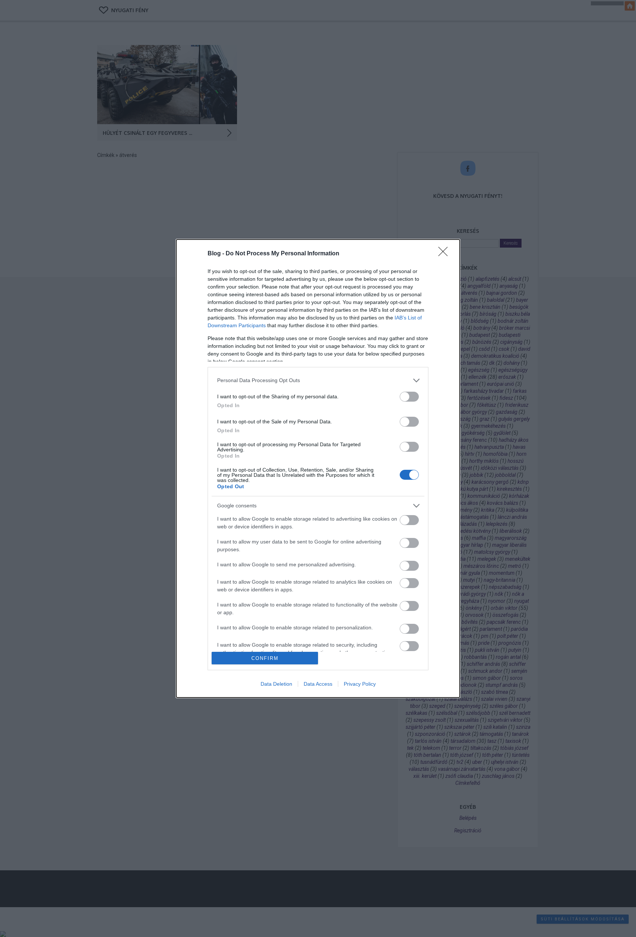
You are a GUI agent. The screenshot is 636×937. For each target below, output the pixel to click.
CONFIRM (265, 658)
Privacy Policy (360, 684)
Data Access (318, 684)
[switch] (409, 397)
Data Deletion (276, 684)
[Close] (445, 254)
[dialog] (318, 469)
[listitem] (318, 380)
